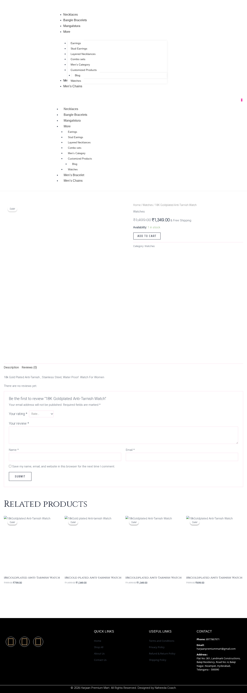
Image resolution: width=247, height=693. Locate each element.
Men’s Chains (73, 180)
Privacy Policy (157, 647)
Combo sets (74, 147)
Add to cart (146, 236)
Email (130, 450)
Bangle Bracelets (75, 114)
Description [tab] (11, 367)
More (67, 126)
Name (14, 450)
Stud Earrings (75, 137)
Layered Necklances (79, 142)
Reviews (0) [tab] (29, 367)
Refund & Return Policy (162, 653)
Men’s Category (76, 153)
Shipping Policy (157, 660)
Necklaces (71, 109)
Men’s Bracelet (74, 175)
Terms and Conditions (161, 641)
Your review (19, 423)
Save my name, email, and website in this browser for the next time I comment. (63, 466)
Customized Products (80, 158)
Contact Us (100, 660)
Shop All (98, 647)
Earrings (72, 131)
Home (136, 205)
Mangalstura (72, 120)
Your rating (18, 414)
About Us (99, 653)
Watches (73, 169)
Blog (74, 164)
